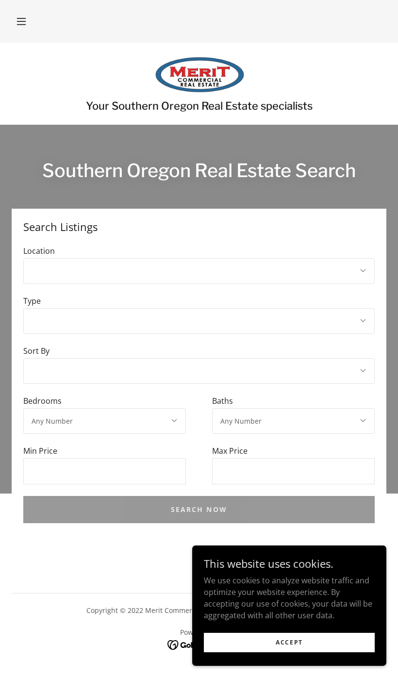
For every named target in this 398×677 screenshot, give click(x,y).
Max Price (230, 451)
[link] (199, 73)
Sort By (36, 351)
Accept (289, 642)
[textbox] (104, 471)
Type (32, 301)
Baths (222, 401)
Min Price (40, 451)
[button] (21, 21)
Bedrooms (42, 401)
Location (39, 251)
